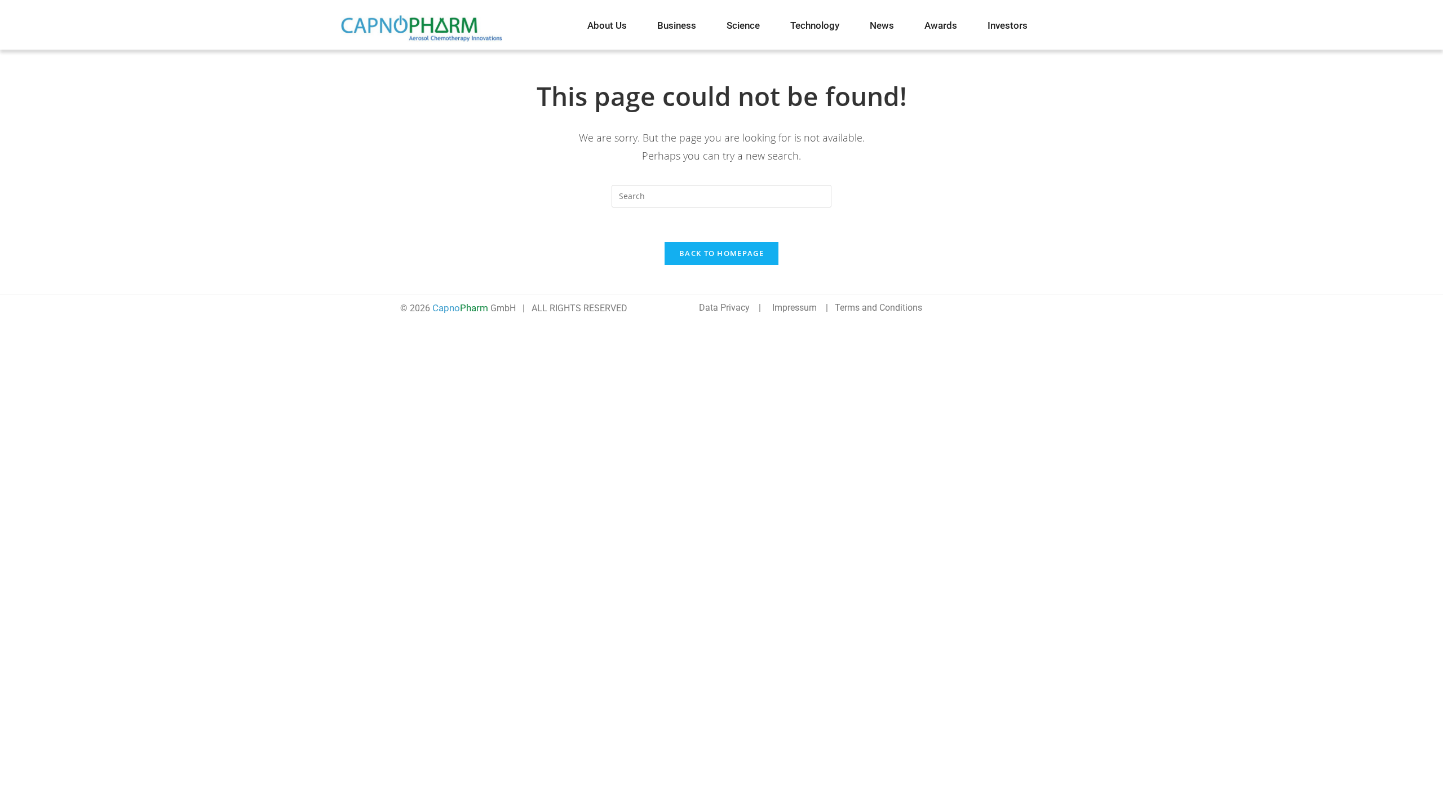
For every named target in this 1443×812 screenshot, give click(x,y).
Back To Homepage (721, 253)
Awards (940, 25)
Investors (1008, 25)
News (882, 25)
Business (676, 25)
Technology (814, 25)
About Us (607, 25)
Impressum (794, 307)
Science (743, 25)
